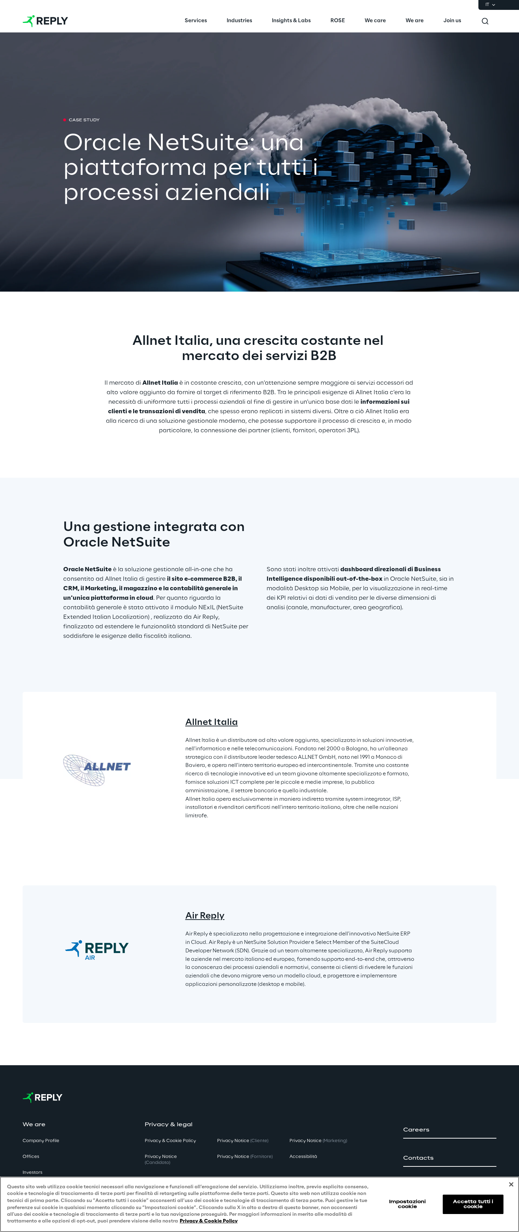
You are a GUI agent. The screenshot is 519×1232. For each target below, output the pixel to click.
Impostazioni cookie (407, 1204)
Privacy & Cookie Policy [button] (170, 1141)
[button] (449, 1130)
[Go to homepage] (45, 21)
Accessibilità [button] (303, 1156)
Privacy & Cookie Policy (209, 1221)
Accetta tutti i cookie (473, 1204)
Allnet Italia (211, 722)
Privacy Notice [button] (161, 1159)
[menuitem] (196, 21)
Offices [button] (31, 1156)
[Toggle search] (485, 21)
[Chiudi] (511, 1184)
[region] (259, 1204)
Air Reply (205, 916)
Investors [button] (32, 1172)
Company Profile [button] (41, 1141)
